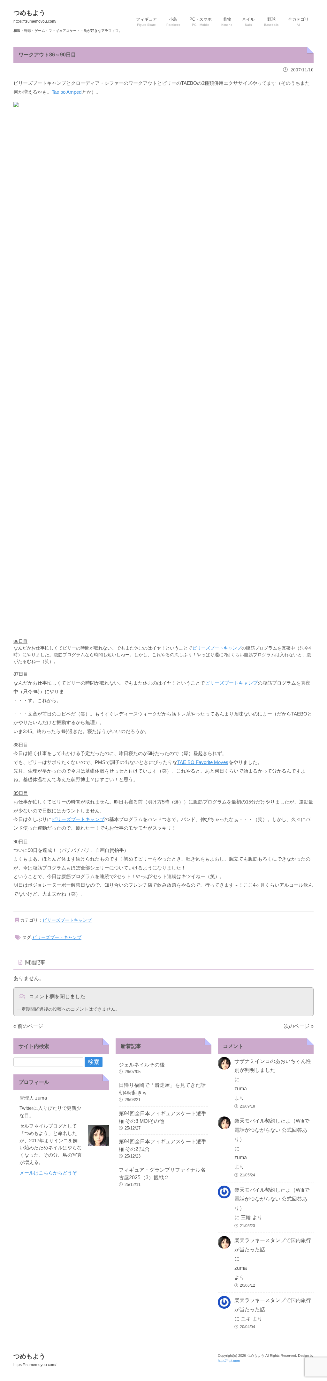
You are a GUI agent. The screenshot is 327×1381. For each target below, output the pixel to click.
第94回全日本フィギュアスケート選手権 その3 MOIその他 (162, 1117)
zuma (240, 1088)
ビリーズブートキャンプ (216, 648)
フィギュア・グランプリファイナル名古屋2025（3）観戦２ (162, 1173)
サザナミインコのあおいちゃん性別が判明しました (272, 1065)
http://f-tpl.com (229, 1361)
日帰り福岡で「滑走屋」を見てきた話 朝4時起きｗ (163, 1088)
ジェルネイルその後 (142, 1064)
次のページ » (299, 1026)
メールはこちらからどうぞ (48, 1172)
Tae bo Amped (66, 92)
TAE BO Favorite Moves (202, 762)
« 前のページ (28, 1026)
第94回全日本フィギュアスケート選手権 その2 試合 (162, 1145)
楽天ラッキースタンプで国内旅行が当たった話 (272, 1245)
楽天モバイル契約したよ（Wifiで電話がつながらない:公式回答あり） (271, 1130)
